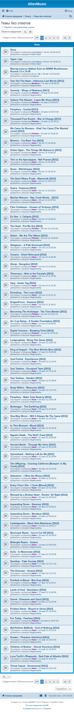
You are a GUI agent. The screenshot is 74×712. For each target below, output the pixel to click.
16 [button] (65, 37)
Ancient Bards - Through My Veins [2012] (33, 444)
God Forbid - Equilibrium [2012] (28, 359)
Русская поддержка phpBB (37, 705)
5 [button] (57, 37)
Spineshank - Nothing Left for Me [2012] (32, 454)
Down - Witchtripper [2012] (25, 169)
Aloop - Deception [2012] (23, 264)
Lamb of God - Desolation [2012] (28, 589)
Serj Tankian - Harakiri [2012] (26, 378)
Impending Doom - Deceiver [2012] (29, 504)
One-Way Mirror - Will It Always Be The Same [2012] (39, 416)
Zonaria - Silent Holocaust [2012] (28, 254)
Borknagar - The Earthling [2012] (28, 406)
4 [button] (53, 37)
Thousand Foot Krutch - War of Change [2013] (35, 119)
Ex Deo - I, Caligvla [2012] (24, 216)
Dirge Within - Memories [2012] (27, 387)
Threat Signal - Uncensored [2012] (29, 665)
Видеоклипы (35, 85)
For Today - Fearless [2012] (25, 618)
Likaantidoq (36, 52)
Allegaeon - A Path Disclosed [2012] (30, 245)
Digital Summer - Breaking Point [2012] (32, 330)
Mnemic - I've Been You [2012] (26, 140)
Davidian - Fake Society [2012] (26, 561)
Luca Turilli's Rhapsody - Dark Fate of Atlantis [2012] (39, 656)
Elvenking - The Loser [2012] (26, 292)
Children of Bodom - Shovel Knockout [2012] (35, 646)
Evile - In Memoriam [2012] (25, 551)
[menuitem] (9, 11)
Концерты (34, 76)
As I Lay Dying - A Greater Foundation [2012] (35, 321)
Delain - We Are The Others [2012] (28, 235)
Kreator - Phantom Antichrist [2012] (29, 637)
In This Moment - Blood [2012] (27, 425)
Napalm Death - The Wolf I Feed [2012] (31, 435)
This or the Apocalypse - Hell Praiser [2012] (34, 159)
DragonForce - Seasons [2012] (26, 302)
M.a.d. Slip (36, 74)
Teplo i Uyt (16, 59)
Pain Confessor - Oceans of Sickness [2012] (34, 207)
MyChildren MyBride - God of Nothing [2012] (34, 627)
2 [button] (46, 37)
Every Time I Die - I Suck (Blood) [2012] (32, 485)
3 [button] (49, 37)
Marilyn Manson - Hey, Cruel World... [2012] (34, 197)
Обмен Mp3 (35, 54)
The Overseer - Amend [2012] (26, 570)
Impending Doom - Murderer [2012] (29, 513)
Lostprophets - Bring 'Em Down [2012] (31, 340)
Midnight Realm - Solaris (24, 542)
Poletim (35, 93)
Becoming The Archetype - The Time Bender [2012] (38, 311)
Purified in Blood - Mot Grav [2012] (29, 580)
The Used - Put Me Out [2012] (26, 226)
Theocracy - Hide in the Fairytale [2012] (31, 273)
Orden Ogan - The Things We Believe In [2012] (35, 150)
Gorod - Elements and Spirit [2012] (29, 599)
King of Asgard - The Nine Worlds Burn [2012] (35, 349)
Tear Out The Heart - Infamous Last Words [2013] (37, 81)
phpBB (31, 702)
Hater (34, 143)
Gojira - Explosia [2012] (23, 188)
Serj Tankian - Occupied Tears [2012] (30, 368)
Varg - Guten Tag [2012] (23, 283)
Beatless (36, 83)
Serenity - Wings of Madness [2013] (29, 90)
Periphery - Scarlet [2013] (24, 109)
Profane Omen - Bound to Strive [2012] (31, 608)
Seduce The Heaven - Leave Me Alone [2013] (34, 100)
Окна (13, 49)
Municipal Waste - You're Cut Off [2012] (31, 532)
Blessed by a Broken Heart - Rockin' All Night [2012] (39, 494)
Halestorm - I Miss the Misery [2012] (30, 475)
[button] (36, 38)
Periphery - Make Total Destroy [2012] (30, 397)
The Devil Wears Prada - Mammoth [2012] (33, 178)
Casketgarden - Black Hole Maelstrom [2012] (34, 523)
